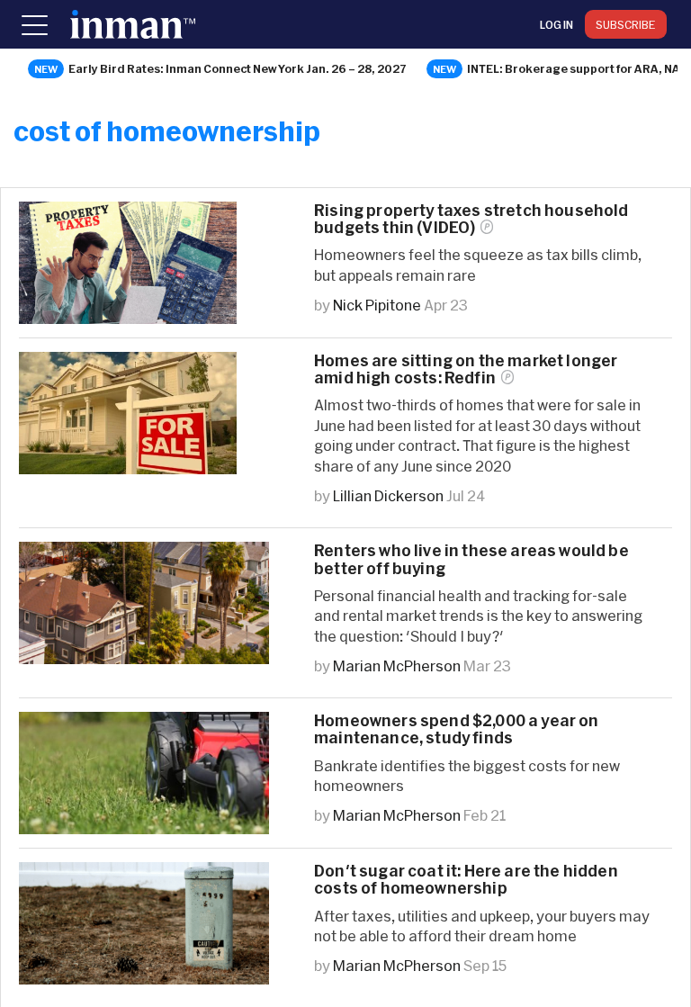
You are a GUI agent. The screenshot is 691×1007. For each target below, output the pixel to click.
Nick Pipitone (377, 304)
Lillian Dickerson (388, 495)
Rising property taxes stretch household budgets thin (471, 219)
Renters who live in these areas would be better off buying (471, 559)
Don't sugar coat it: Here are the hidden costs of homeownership (466, 879)
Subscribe (626, 24)
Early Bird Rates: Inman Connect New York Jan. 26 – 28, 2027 (237, 68)
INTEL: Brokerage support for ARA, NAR (577, 68)
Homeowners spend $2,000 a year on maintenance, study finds (456, 729)
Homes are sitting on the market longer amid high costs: (465, 369)
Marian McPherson (397, 665)
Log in (556, 24)
